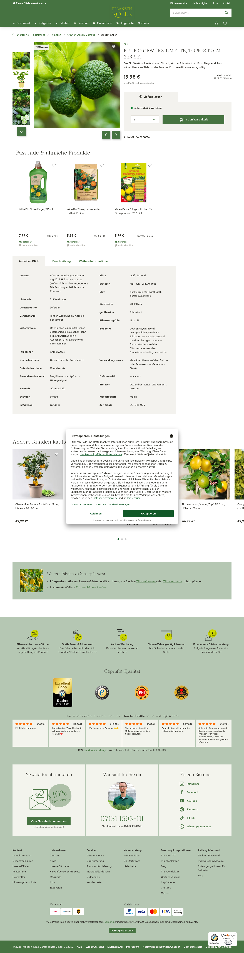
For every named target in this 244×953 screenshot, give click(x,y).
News (53, 860)
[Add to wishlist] (56, 454)
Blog (163, 866)
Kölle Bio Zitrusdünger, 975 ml (36, 209)
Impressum (132, 946)
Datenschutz (115, 946)
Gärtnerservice (178, 3)
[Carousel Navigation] (111, 135)
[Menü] (235, 934)
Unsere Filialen (21, 866)
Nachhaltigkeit (200, 3)
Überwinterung (95, 860)
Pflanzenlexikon (170, 860)
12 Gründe (55, 877)
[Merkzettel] (225, 23)
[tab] (61, 261)
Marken (165, 893)
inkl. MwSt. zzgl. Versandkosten (139, 83)
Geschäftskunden (23, 860)
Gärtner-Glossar (170, 877)
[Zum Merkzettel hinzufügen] (113, 46)
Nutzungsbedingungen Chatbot (161, 946)
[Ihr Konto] (216, 23)
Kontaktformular (22, 855)
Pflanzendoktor (170, 871)
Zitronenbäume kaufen (91, 587)
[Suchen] (226, 13)
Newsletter (19, 877)
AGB (79, 946)
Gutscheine (93, 877)
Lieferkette (130, 866)
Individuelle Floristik (98, 871)
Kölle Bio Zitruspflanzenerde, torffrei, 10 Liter (83, 211)
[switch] (228, 942)
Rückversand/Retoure (211, 860)
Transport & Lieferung (99, 866)
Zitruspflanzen (146, 581)
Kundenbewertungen (96, 750)
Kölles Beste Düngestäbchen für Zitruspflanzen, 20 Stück (133, 211)
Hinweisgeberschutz (24, 882)
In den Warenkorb (196, 119)
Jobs (215, 3)
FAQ (200, 875)
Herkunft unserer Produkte (65, 871)
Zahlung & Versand (209, 855)
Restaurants (19, 871)
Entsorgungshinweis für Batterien (211, 868)
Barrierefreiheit (193, 946)
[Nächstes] (116, 135)
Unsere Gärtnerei (59, 866)
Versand (109, 921)
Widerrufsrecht (95, 946)
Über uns (55, 855)
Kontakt (227, 3)
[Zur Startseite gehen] (122, 12)
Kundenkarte (94, 882)
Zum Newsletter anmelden (48, 821)
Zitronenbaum (172, 581)
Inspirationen (168, 882)
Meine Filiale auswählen (29, 3)
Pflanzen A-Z (168, 855)
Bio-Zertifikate (132, 860)
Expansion (56, 887)
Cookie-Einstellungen (218, 946)
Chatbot (166, 887)
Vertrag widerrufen (122, 930)
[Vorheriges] (106, 135)
